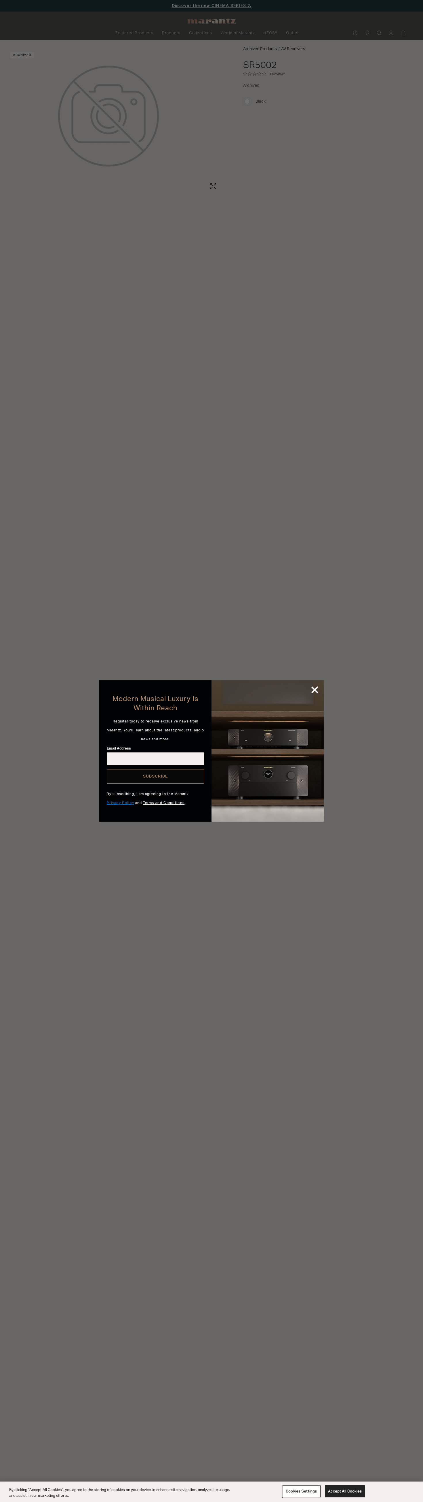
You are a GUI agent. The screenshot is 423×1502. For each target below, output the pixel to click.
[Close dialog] (314, 690)
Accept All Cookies (345, 1491)
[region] (211, 1492)
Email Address (119, 748)
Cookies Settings (301, 1491)
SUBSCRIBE (155, 776)
